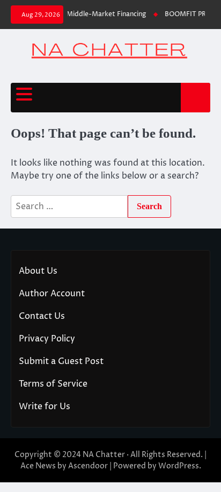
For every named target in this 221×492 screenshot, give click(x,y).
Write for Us (44, 406)
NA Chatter (104, 455)
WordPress (178, 466)
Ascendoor (88, 466)
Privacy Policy (47, 339)
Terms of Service (53, 384)
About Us (38, 271)
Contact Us (42, 316)
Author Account (52, 294)
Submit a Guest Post (61, 361)
